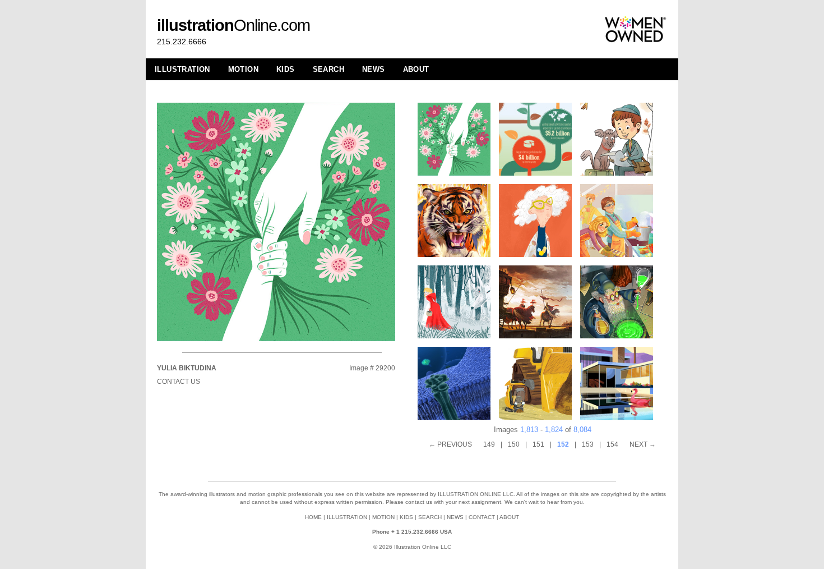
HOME (313, 517)
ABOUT (416, 69)
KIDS (285, 69)
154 (612, 444)
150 (514, 444)
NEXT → (642, 444)
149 (489, 444)
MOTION (243, 69)
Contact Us (178, 382)
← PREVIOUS (450, 444)
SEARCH (328, 69)
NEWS (373, 69)
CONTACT (482, 517)
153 (588, 444)
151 (538, 444)
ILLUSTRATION (182, 69)
